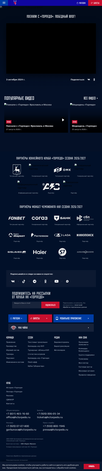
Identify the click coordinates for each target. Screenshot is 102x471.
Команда (10, 337)
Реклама (9, 396)
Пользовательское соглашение (17, 460)
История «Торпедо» (14, 388)
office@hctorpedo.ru (18, 417)
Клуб (8, 383)
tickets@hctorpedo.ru (50, 417)
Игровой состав (12, 350)
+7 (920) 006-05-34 (48, 413)
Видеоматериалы (61, 342)
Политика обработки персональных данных (21, 456)
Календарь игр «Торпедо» (39, 358)
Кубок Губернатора (36, 366)
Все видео (90, 98)
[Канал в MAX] (67, 281)
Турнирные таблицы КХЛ (38, 350)
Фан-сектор (83, 363)
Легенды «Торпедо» (14, 392)
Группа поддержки (86, 355)
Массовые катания (86, 371)
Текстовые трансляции (37, 342)
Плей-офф (32, 362)
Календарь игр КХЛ (36, 346)
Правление (11, 342)
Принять (92, 466)
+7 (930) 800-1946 (54, 425)
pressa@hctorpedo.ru (55, 429)
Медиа (57, 337)
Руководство (11, 346)
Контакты (10, 404)
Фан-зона (83, 337)
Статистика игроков (36, 354)
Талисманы (83, 359)
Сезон (30, 337)
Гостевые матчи (85, 367)
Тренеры (10, 354)
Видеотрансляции (61, 346)
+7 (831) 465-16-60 (17, 413)
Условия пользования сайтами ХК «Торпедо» (21, 447)
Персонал (10, 358)
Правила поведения (87, 375)
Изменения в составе (15, 362)
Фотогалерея (59, 350)
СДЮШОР (10, 400)
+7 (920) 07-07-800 (17, 425)
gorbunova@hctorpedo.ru (21, 429)
